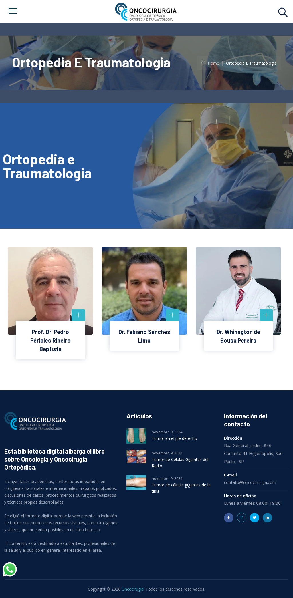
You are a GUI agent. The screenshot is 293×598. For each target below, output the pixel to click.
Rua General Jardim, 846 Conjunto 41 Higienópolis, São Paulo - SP (253, 453)
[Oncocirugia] (145, 11)
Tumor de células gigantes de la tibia (181, 488)
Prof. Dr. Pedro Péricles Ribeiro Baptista (50, 340)
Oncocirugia (133, 589)
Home (212, 63)
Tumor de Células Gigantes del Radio (180, 462)
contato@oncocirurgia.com (250, 482)
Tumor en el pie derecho (174, 438)
